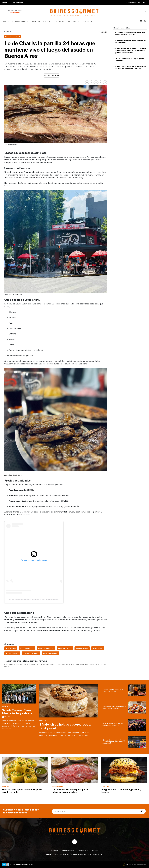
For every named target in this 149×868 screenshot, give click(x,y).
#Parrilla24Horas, (27, 648)
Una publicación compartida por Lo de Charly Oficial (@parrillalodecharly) (34, 599)
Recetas (36, 21)
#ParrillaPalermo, (64, 648)
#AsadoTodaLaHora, (31, 653)
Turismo (86, 21)
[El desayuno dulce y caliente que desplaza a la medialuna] (137, 707)
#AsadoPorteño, (82, 648)
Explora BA (58, 21)
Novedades (73, 21)
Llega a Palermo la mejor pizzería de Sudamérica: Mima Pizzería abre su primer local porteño (130, 50)
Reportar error (83, 850)
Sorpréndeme (15, 12)
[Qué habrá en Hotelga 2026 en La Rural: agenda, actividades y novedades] (137, 742)
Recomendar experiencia (12, 2)
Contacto (95, 850)
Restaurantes (19, 21)
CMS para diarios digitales (137, 864)
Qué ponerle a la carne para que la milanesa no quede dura (70, 790)
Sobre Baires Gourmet (136, 2)
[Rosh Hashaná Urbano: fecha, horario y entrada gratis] (137, 725)
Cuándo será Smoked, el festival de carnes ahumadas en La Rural (130, 68)
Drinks (46, 21)
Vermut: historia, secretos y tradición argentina (113, 690)
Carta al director (68, 850)
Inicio (6, 21)
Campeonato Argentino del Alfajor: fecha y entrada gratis (130, 33)
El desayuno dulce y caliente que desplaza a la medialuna (114, 707)
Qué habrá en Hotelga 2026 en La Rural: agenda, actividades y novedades (114, 742)
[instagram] (145, 11)
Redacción (54, 850)
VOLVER (104, 32)
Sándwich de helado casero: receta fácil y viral (65, 726)
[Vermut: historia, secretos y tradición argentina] (137, 690)
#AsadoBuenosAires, (46, 648)
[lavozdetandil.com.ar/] (74, 11)
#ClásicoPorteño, (12, 653)
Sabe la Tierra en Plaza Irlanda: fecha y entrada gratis (17, 713)
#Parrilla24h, (98, 648)
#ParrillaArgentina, (50, 653)
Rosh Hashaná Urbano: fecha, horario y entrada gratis (113, 725)
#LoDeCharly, (11, 648)
